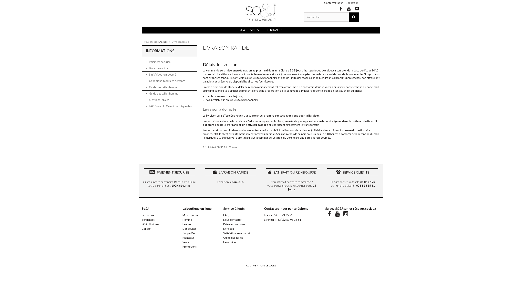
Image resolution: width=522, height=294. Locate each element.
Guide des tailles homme (163, 93)
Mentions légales (158, 99)
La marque (148, 215)
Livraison (228, 228)
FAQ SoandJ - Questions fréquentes (170, 106)
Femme (186, 224)
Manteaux (188, 237)
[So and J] (261, 12)
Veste (185, 242)
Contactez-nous (333, 2)
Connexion (352, 2)
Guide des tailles (233, 237)
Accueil (163, 41)
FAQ (226, 215)
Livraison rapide (158, 68)
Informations (160, 51)
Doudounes (189, 228)
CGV (248, 265)
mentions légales (264, 265)
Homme (187, 219)
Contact (146, 228)
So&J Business (249, 30)
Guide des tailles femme (162, 87)
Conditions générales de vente (166, 80)
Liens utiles (229, 242)
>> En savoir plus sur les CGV (220, 146)
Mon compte (190, 215)
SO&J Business (150, 224)
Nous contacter (232, 219)
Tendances (274, 30)
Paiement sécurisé (159, 61)
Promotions (189, 246)
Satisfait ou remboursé (162, 74)
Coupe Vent (189, 233)
